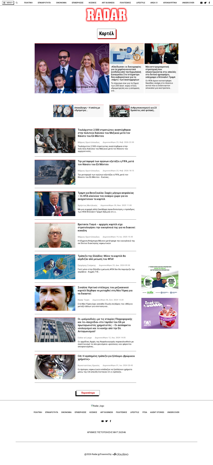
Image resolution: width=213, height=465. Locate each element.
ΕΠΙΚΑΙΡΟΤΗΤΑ (44, 3)
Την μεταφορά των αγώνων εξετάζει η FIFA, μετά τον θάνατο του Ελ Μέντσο (106, 163)
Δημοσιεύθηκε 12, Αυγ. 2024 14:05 (110, 338)
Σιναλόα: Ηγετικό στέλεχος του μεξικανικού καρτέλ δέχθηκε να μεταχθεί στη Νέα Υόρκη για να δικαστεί (105, 290)
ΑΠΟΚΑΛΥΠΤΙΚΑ (170, 3)
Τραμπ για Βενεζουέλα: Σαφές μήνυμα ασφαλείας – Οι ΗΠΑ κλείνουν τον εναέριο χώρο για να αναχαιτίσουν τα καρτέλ (106, 196)
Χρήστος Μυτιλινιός (87, 205)
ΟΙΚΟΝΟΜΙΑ (61, 3)
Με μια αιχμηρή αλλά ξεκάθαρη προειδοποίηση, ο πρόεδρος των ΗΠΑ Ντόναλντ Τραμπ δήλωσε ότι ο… (106, 210)
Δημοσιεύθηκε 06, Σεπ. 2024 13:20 (108, 300)
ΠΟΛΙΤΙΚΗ (28, 3)
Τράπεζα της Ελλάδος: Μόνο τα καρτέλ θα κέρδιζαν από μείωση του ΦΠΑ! (102, 257)
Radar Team (83, 300)
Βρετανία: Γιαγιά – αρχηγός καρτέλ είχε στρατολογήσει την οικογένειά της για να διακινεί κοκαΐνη (106, 227)
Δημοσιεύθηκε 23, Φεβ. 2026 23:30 (118, 142)
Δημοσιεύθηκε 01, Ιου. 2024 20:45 (118, 365)
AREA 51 (154, 3)
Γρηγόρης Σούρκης (87, 265)
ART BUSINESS (108, 3)
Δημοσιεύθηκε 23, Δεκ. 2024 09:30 (114, 265)
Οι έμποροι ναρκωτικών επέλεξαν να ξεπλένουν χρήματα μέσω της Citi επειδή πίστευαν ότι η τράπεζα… (105, 370)
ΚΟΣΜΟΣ (92, 3)
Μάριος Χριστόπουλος (89, 142)
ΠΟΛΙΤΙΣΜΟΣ (125, 3)
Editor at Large (85, 337)
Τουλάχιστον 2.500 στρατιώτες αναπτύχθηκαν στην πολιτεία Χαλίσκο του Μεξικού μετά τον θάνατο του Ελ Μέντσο (104, 132)
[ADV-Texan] (159, 280)
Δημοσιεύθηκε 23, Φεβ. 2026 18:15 (118, 171)
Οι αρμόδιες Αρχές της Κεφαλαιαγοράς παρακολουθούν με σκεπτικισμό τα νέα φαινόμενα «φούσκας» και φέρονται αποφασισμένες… (106, 344)
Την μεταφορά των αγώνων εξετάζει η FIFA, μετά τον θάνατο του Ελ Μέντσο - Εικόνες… (103, 175)
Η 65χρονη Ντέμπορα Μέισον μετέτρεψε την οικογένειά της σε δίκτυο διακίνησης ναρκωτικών (106, 242)
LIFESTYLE (140, 3)
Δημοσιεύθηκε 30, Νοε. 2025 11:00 (116, 205)
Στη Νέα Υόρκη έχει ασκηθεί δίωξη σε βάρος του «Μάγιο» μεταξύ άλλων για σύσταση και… (105, 305)
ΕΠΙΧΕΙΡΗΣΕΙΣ (77, 3)
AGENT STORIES (157, 412)
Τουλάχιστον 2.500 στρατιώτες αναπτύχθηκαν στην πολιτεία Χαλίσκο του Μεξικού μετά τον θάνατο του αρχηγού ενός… (103, 148)
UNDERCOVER (188, 3)
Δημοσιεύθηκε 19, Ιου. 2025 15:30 (118, 237)
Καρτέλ (106, 33)
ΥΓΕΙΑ (144, 412)
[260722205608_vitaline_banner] (159, 313)
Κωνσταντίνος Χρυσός (89, 365)
